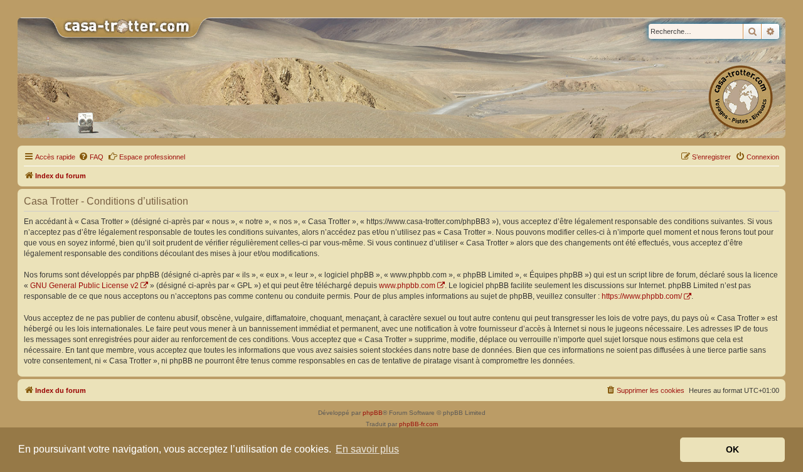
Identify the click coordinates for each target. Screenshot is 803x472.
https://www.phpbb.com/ (642, 296)
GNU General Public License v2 (84, 285)
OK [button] (732, 449)
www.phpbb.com (407, 285)
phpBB (373, 412)
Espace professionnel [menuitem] (152, 157)
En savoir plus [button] (367, 449)
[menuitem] (91, 156)
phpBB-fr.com (418, 424)
